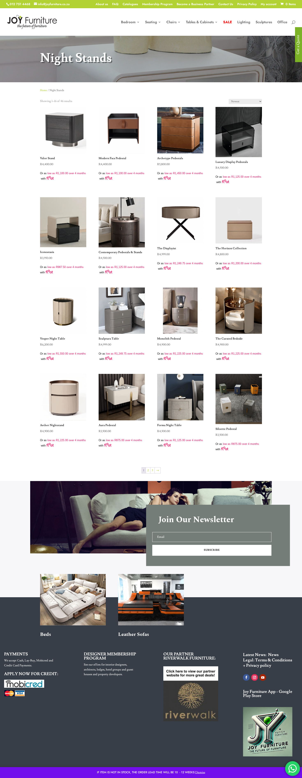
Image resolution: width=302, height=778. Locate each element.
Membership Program (157, 4)
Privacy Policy (247, 4)
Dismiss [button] (200, 772)
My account (268, 4)
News (273, 654)
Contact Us (225, 4)
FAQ (115, 4)
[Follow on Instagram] (254, 677)
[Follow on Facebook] (246, 677)
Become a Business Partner (195, 4)
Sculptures (264, 22)
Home (43, 90)
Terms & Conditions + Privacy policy (267, 662)
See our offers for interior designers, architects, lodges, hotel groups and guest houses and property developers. (108, 669)
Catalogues (130, 4)
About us (102, 4)
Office (282, 22)
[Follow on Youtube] (262, 677)
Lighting (243, 22)
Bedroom (128, 22)
